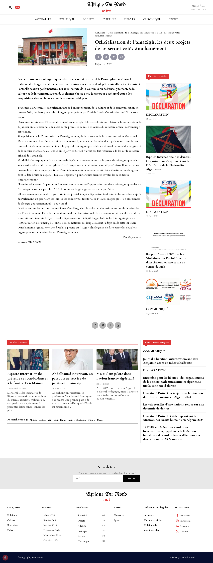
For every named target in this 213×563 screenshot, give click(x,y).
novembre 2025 (52, 535)
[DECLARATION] (168, 96)
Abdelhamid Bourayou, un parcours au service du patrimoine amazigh (72, 378)
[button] (10, 7)
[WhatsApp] (121, 57)
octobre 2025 (51, 540)
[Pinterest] (113, 57)
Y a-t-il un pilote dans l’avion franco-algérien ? (115, 376)
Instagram (185, 520)
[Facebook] (98, 57)
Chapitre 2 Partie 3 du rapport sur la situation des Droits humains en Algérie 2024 (173, 395)
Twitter (184, 531)
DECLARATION (157, 115)
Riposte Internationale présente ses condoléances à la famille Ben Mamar (27, 378)
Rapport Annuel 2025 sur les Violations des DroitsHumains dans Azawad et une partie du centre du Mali (166, 260)
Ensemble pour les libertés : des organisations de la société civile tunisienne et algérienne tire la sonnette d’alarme (173, 382)
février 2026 (50, 520)
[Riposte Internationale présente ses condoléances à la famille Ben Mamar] (28, 359)
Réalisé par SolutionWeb (182, 557)
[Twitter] (106, 57)
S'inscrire (131, 478)
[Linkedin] (177, 526)
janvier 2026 (50, 525)
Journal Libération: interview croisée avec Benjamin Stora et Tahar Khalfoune (170, 361)
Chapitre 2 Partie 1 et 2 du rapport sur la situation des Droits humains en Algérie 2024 (173, 418)
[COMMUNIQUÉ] (168, 291)
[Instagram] (177, 521)
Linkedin (185, 526)
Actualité (100, 32)
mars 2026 (49, 515)
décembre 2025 (51, 530)
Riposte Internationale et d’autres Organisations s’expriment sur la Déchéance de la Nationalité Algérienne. (168, 163)
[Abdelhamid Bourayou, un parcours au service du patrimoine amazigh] (72, 359)
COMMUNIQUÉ (157, 309)
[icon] (17, 8)
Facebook (185, 515)
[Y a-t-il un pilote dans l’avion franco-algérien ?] (117, 359)
